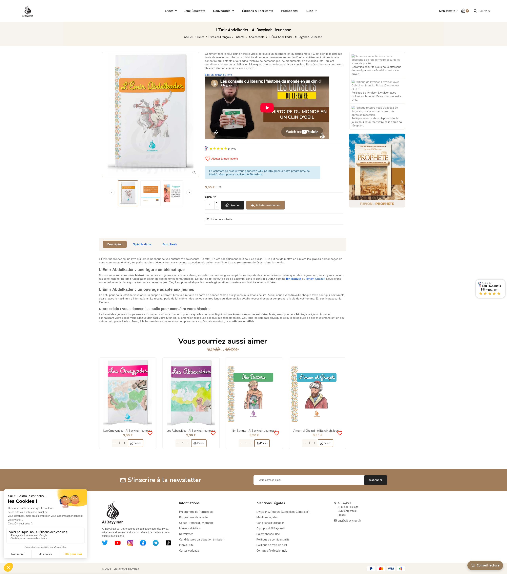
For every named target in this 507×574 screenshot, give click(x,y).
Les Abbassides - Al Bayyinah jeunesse (191, 430)
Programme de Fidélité (193, 517)
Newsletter (186, 534)
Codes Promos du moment (196, 522)
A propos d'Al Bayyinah (270, 528)
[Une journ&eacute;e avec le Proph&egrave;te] (377, 170)
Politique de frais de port (271, 545)
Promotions (289, 11)
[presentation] (112, 192)
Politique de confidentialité (273, 539)
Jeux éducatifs (194, 11)
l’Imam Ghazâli (315, 278)
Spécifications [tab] (142, 244)
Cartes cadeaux (189, 550)
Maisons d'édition (190, 528)
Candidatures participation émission (201, 539)
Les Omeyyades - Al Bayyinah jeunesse (127, 430)
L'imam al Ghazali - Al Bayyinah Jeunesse (319, 430)
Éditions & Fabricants (257, 11)
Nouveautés (221, 11)
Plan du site (186, 545)
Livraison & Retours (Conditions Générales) (283, 511)
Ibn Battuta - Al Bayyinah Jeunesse (254, 430)
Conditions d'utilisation (270, 522)
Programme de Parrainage (196, 511)
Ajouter (235, 205)
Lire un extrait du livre (218, 74)
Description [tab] (114, 244)
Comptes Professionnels (271, 550)
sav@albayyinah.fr (349, 520)
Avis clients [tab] (169, 244)
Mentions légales (267, 517)
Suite (309, 11)
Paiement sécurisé (268, 534)
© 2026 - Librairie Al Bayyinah (120, 568)
